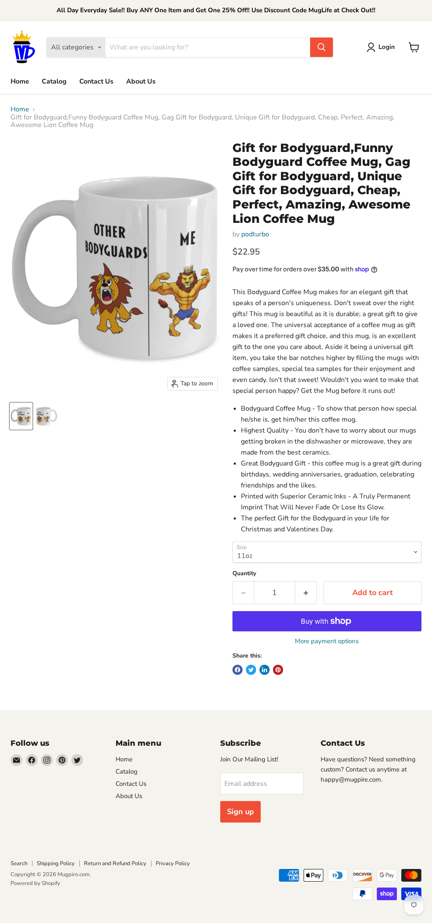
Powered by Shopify (35, 883)
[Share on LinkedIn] (264, 670)
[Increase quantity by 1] (306, 592)
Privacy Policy (173, 863)
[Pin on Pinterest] (278, 670)
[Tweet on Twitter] (251, 670)
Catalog (54, 81)
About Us (141, 81)
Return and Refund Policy (115, 863)
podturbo (255, 234)
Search (19, 863)
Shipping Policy (56, 863)
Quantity (244, 573)
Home (20, 81)
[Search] (321, 47)
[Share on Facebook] (237, 670)
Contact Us (96, 81)
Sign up (240, 812)
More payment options (327, 641)
